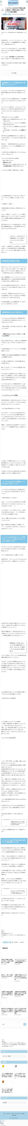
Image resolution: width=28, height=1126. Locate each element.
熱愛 (9, 14)
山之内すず (22, 942)
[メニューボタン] (1, 1)
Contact (12, 1113)
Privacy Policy (17, 1113)
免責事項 (23, 1113)
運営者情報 (14, 1115)
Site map (8, 1113)
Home (4, 1113)
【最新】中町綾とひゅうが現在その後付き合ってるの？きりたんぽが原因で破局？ (18, 823)
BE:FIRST (5, 14)
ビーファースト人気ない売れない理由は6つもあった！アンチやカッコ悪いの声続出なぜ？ (18, 892)
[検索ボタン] (27, 1)
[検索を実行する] (24, 1024)
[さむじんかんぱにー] (14, 3)
